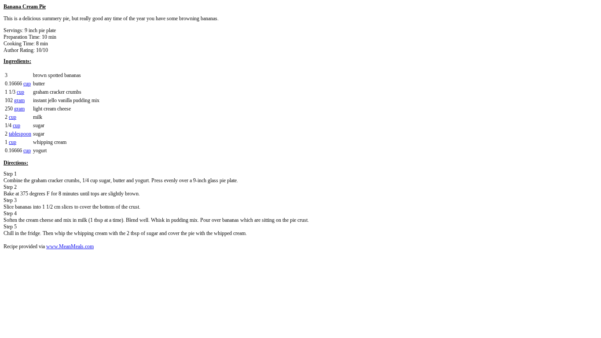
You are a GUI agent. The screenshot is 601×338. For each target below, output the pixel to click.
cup (27, 84)
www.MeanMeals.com (70, 246)
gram (19, 100)
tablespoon (20, 134)
